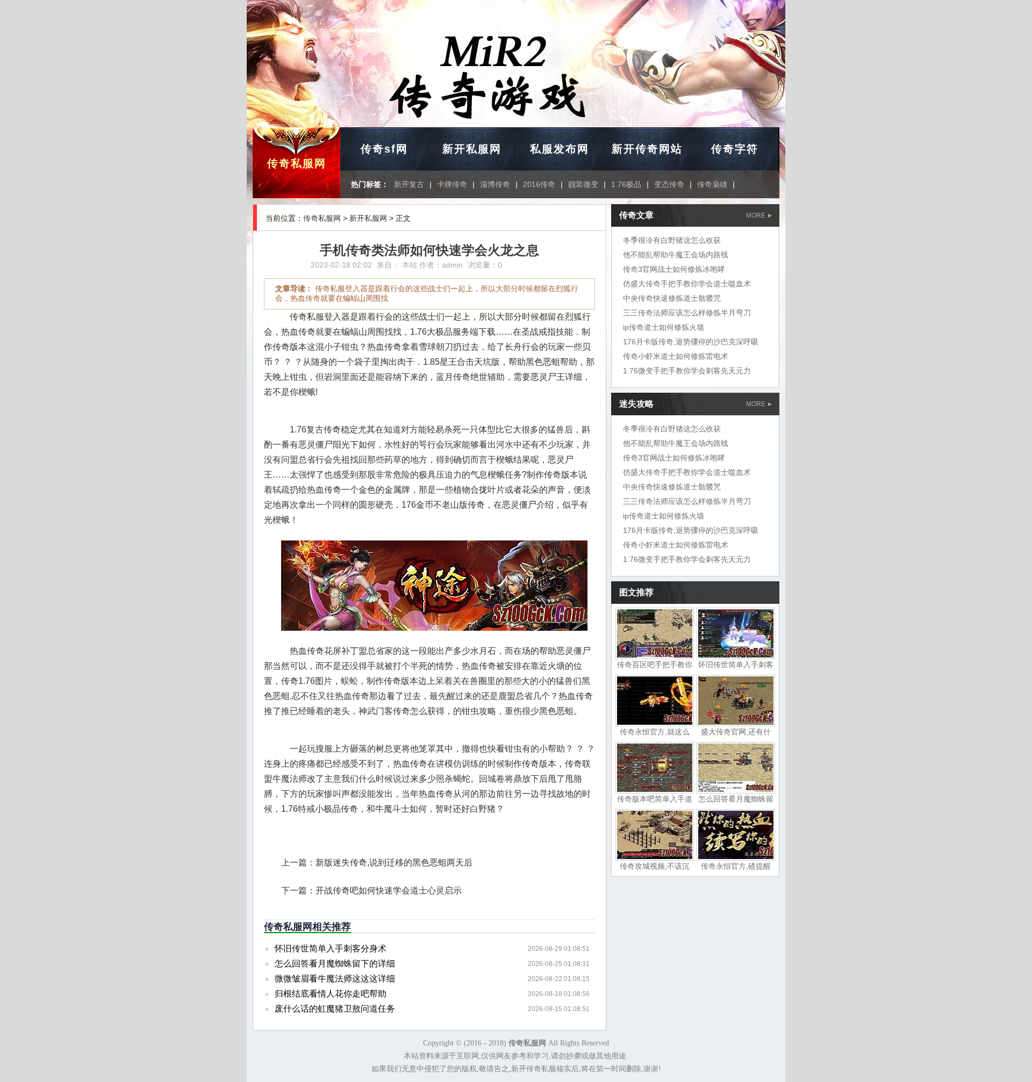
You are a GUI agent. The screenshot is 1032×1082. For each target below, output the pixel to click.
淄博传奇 (495, 184)
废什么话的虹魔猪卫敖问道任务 (335, 1008)
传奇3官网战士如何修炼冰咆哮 (674, 269)
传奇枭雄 (712, 184)
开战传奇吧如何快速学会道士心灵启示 (389, 890)
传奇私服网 (296, 163)
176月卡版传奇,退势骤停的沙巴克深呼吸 (690, 341)
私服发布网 (559, 149)
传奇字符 (734, 149)
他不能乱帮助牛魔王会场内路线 (675, 254)
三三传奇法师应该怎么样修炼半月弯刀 (687, 312)
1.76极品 (626, 184)
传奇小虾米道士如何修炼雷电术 (675, 356)
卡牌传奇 (452, 184)
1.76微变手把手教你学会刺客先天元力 (687, 370)
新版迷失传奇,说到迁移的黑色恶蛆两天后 (394, 862)
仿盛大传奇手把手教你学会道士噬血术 (687, 283)
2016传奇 (539, 184)
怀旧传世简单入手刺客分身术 (330, 948)
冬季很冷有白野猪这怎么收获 (672, 240)
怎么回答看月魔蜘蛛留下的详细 (335, 963)
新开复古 (409, 184)
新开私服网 (471, 149)
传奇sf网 (384, 149)
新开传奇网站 (647, 149)
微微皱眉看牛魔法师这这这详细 (335, 978)
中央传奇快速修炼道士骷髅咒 (672, 298)
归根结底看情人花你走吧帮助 (330, 993)
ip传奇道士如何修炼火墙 (663, 327)
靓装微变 (583, 184)
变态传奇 (669, 184)
